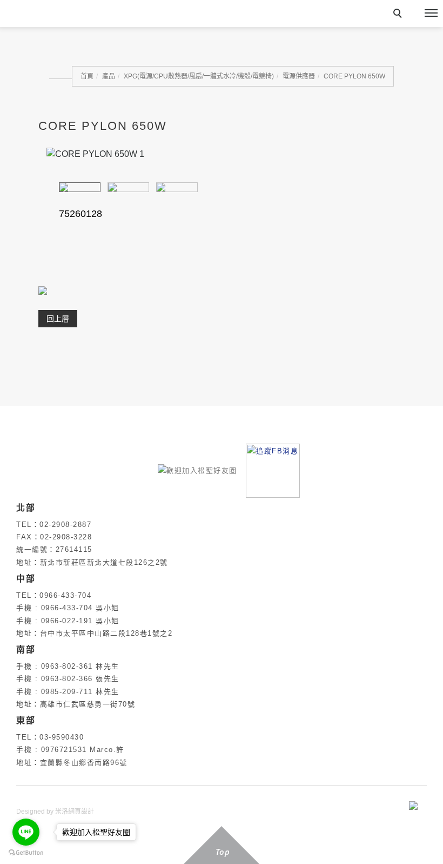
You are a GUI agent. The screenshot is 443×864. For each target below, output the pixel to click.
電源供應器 (299, 76)
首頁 (86, 76)
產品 (108, 76)
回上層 (57, 318)
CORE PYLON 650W (354, 76)
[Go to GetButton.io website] (26, 852)
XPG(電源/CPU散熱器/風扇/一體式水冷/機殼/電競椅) (199, 76)
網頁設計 (81, 811)
